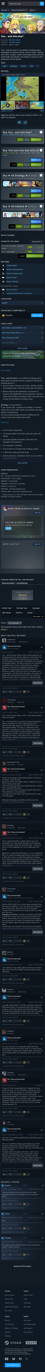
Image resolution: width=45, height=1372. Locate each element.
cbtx (8, 1122)
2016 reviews (22, 1075)
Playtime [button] (19, 613)
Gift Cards (8, 1311)
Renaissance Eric (13, 762)
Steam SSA (9, 1299)
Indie (4, 66)
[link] (23, 139)
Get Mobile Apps (13, 1365)
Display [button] (29, 613)
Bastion (10, 952)
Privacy (7, 1320)
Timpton (10, 1072)
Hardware (27, 1303)
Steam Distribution (11, 1307)
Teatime (10, 989)
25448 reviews (23, 642)
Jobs (25, 1299)
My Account (28, 1332)
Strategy (13, 66)
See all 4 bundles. (8, 235)
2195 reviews (22, 992)
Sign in (3, 115)
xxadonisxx (11, 639)
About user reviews (8, 583)
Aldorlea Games (14, 40)
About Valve (28, 1295)
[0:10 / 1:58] (22, 89)
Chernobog (11, 700)
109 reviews (20, 702)
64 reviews (10, 891)
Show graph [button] (37, 616)
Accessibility (9, 1324)
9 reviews (21, 764)
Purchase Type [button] (21, 608)
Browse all (37, 241)
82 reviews (10, 1124)
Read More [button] (37, 683)
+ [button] (37, 66)
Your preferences (22, 583)
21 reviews (10, 1033)
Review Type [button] (6, 608)
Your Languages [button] (13, 623)
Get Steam (27, 1320)
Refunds (8, 1336)
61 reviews (10, 954)
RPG (31, 66)
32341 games (11, 642)
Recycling (27, 1307)
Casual (23, 66)
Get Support (28, 1328)
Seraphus (10, 1031)
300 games (10, 702)
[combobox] (24, 4)
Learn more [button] (37, 315)
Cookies (7, 1332)
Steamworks (9, 1303)
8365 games (11, 1075)
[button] (5, 10)
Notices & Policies (11, 1328)
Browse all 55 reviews (22, 1266)
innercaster (11, 889)
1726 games (11, 828)
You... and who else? (23, 153)
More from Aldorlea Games (24, 508)
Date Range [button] (6, 613)
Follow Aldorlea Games (19, 522)
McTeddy (10, 825)
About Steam (9, 1295)
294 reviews (21, 828)
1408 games (11, 992)
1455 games (11, 764)
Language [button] (35, 608)
